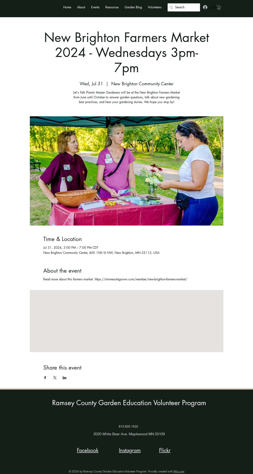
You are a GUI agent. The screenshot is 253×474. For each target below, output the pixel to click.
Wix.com (178, 471)
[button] (81, 7)
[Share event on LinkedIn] (64, 377)
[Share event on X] (55, 377)
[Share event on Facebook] (45, 377)
